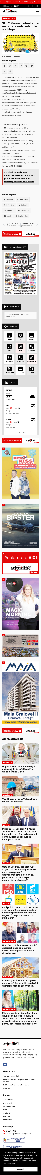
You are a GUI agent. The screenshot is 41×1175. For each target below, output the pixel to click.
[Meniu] (38, 11)
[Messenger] (32, 65)
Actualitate (8, 1100)
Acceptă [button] (20, 1169)
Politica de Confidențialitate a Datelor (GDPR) (19, 1080)
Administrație (9, 18)
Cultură (6, 1113)
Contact (6, 1088)
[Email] (4, 71)
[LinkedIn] (21, 65)
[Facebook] (4, 65)
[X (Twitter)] (15, 65)
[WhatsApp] (10, 65)
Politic (5, 1110)
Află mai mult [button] (9, 1163)
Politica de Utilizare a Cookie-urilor (17, 1085)
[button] (20, 273)
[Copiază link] (10, 71)
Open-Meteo (22, 433)
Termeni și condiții (11, 1076)
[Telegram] (26, 65)
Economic (7, 1120)
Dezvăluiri (7, 1103)
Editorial (6, 1116)
